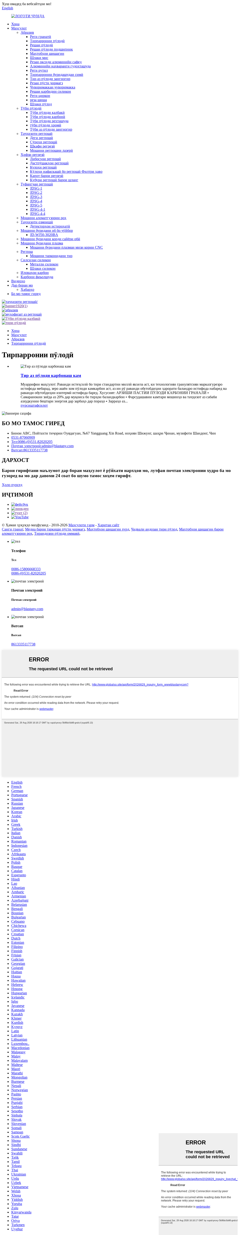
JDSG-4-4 (37, 214)
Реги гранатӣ (40, 37)
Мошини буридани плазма (42, 243)
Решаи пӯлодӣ (41, 45)
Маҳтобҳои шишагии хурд (108, 529)
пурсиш (27, 405)
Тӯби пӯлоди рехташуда (49, 121)
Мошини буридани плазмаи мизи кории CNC (66, 247)
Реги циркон (40, 96)
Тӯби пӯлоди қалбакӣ (47, 112)
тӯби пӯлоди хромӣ (45, 125)
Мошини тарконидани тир (51, 256)
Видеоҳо (18, 281)
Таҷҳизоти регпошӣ (36, 134)
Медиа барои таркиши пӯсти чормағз (55, 529)
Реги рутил (39, 70)
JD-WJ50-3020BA (44, 235)
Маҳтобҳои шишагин (47, 53)
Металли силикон (44, 264)
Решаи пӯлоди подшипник (51, 49)
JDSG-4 (36, 201)
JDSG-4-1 (37, 209)
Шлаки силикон (43, 268)
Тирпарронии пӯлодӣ (47, 41)
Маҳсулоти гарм (81, 525)
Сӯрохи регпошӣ (43, 142)
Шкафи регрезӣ (42, 146)
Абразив (27, 32)
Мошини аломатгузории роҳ (43, 218)
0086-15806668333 (26, 569)
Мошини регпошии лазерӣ (51, 150)
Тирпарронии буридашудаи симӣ (56, 75)
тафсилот (40, 405)
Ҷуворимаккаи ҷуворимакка (52, 87)
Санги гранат (12, 529)
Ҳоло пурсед (12, 485)
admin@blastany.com (27, 609)
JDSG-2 (36, 193)
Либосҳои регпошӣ (45, 159)
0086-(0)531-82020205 (28, 573)
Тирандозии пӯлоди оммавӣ (56, 533)
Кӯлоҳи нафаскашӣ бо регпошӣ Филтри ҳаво (66, 171)
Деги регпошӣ (41, 138)
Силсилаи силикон (36, 260)
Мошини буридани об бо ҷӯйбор (47, 230)
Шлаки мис (39, 58)
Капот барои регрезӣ (46, 176)
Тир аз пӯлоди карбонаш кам (51, 375)
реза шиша (38, 100)
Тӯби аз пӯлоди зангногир (51, 129)
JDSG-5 (36, 205)
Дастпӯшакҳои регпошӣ (49, 163)
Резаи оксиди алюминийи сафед (56, 62)
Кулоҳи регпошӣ (43, 167)
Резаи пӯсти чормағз (46, 83)
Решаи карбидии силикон (50, 91)
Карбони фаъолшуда (37, 277)
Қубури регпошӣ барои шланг (54, 180)
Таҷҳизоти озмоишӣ (37, 222)
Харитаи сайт (108, 525)
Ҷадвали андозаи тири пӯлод (154, 529)
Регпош (27, 252)
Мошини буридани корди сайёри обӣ (50, 239)
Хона (15, 24)
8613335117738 (23, 644)
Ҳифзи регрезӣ (33, 155)
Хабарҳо (27, 289)
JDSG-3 (36, 197)
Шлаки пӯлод (41, 104)
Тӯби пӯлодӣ (31, 108)
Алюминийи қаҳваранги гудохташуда (60, 66)
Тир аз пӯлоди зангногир (50, 79)
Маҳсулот (19, 28)
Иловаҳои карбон (35, 273)
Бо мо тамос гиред (26, 294)
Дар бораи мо (22, 285)
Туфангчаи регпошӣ (37, 184)
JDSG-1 (36, 188)
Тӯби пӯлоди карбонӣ (47, 117)
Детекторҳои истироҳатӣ (50, 226)
